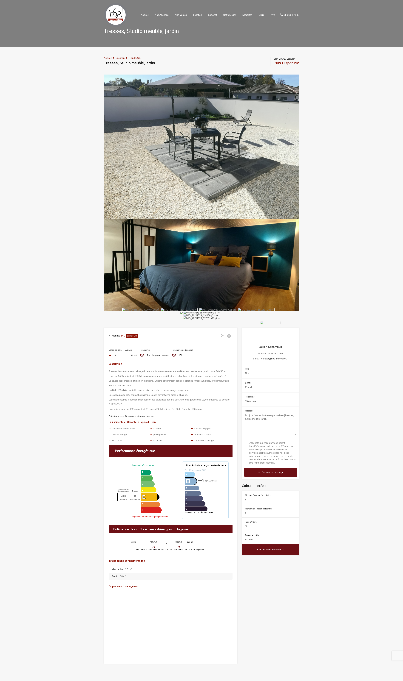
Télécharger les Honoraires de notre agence (131, 416)
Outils (261, 15)
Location (197, 15)
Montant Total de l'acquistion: (258, 495)
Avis (273, 15)
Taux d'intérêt (251, 522)
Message (249, 411)
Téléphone (250, 397)
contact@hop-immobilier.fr (274, 358)
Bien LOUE (135, 58)
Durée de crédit (252, 535)
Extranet (212, 15)
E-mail (248, 383)
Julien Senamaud (270, 347)
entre (133, 542)
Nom (247, 369)
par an (190, 542)
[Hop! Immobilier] (116, 25)
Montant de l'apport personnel (258, 509)
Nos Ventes (181, 15)
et (166, 543)
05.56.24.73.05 (291, 15)
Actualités (247, 15)
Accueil (144, 15)
